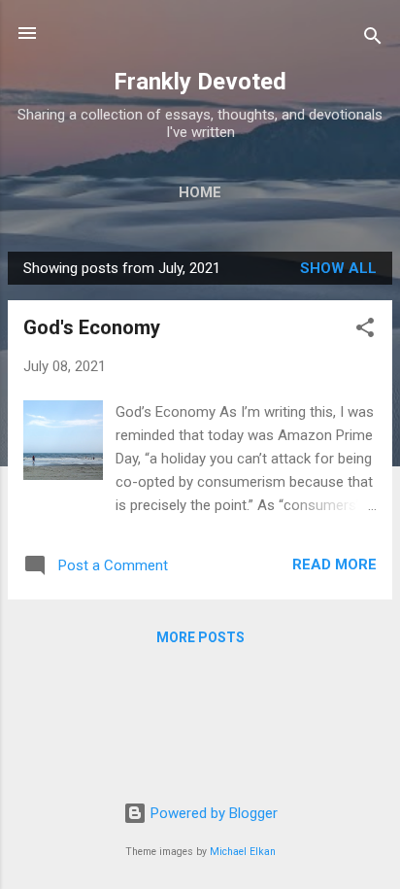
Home (200, 192)
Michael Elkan (243, 851)
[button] (365, 331)
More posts (200, 637)
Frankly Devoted (200, 81)
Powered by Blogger (212, 813)
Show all (338, 268)
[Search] (372, 39)
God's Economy (91, 327)
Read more (334, 564)
